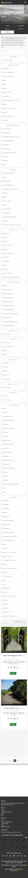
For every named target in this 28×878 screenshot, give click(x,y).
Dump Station (6, 144)
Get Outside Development (16, 870)
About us (3, 810)
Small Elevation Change (9, 420)
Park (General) (6, 261)
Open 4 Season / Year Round (9, 152)
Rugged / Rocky (6, 440)
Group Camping (6, 132)
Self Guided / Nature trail (8, 444)
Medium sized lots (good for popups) (11, 136)
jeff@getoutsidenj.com (16, 832)
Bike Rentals (5, 285)
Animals (4, 572)
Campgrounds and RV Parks (13, 125)
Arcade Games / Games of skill (9, 536)
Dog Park (4, 237)
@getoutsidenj (19, 835)
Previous (11, 760)
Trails (4, 408)
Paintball (4, 104)
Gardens (4, 564)
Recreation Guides (5, 826)
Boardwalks (5, 424)
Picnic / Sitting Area (7, 576)
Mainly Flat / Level (7, 416)
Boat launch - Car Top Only (9, 552)
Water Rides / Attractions (8, 532)
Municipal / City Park (7, 253)
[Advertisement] (14, 743)
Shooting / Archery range (8, 596)
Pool (3, 584)
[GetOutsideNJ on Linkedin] (25, 855)
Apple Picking (5, 363)
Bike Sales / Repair (7, 289)
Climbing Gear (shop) (7, 301)
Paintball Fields (6, 516)
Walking (4, 112)
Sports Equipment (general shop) (10, 321)
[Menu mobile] (25, 2)
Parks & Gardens (13, 230)
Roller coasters (6, 528)
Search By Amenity (13, 497)
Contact (3, 813)
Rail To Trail (5, 269)
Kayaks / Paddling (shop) (8, 309)
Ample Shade (6, 464)
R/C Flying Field (6, 213)
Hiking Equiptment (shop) (8, 305)
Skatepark (5, 600)
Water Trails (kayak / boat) (8, 460)
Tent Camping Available (8, 140)
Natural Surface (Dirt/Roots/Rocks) (10, 484)
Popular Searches (13, 56)
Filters (6, 51)
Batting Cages (5, 500)
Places (2, 820)
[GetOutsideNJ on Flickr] (14, 855)
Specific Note (5, 476)
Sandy (4, 492)
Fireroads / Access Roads (8, 428)
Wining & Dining (13, 392)
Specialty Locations (14, 330)
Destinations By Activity (14, 65)
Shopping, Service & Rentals (13, 282)
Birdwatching (6, 68)
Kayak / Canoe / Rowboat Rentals (10, 313)
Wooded (5, 472)
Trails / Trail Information (14, 405)
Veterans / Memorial (7, 273)
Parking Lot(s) (6, 612)
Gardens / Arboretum (7, 245)
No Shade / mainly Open (9, 468)
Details (13, 673)
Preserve (4, 265)
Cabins (4, 164)
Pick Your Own (6, 375)
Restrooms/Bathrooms (8, 540)
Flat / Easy (5, 412)
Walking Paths (6, 456)
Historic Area (5, 249)
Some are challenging (7, 452)
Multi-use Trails (6, 148)
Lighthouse (5, 193)
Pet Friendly (5, 160)
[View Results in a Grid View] (25, 624)
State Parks (5, 241)
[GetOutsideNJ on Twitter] (6, 855)
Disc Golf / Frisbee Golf (8, 72)
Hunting (4, 88)
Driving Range (6, 508)
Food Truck (5, 396)
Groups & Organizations (6, 821)
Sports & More (14, 339)
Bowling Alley (5, 504)
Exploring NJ (23, 865)
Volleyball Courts (6, 524)
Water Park (5, 221)
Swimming (5, 120)
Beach (4, 544)
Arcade (4, 177)
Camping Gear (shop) (7, 293)
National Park (5, 257)
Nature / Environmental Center (10, 568)
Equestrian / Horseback (8, 76)
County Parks (6, 233)
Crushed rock (5, 480)
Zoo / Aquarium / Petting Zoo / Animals (12, 225)
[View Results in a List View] (22, 624)
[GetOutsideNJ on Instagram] (21, 855)
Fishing (4, 80)
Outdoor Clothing (6, 317)
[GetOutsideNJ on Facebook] (3, 855)
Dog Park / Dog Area (7, 556)
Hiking (4, 84)
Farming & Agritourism (13, 359)
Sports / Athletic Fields (8, 520)
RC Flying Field (6, 588)
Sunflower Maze (6, 379)
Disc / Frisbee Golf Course (8, 560)
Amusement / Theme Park (8, 173)
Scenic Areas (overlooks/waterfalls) (11, 277)
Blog (2, 815)
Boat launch (5, 548)
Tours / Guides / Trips (13, 384)
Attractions (14, 169)
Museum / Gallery (6, 201)
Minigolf (4, 197)
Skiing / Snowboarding (8, 116)
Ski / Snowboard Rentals (8, 325)
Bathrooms (5, 156)
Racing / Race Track (7, 209)
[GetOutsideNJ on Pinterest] (10, 855)
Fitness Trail (5, 432)
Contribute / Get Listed (6, 811)
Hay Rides (5, 371)
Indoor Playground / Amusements (10, 189)
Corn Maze (5, 367)
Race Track (5, 592)
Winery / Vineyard (7, 400)
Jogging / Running (7, 92)
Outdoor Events (4, 823)
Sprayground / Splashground (9, 217)
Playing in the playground (8, 108)
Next (18, 760)
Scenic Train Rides (6, 387)
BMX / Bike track (6, 181)
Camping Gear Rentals (7, 297)
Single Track (5, 448)
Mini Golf (4, 512)
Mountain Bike (6, 96)
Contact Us (12, 862)
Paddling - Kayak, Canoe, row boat (10, 100)
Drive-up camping (6, 128)
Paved (4, 488)
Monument (5, 608)
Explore (3, 825)
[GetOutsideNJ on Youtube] (17, 855)
